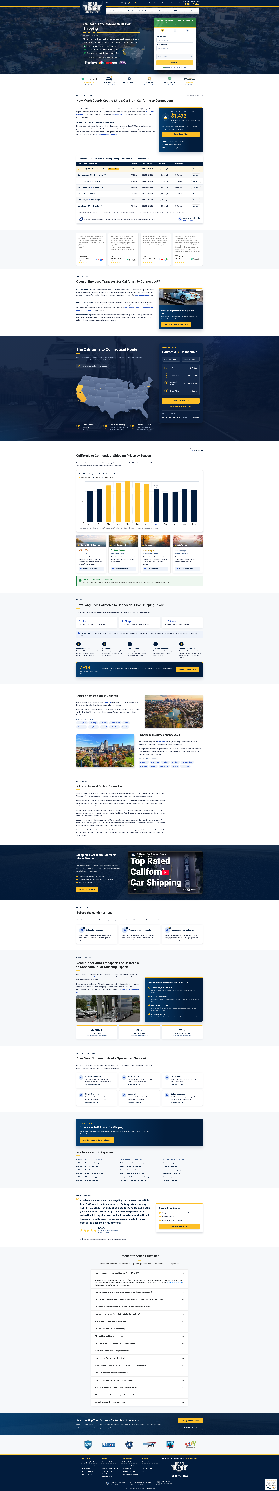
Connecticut (162, 742)
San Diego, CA (83, 181)
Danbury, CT (93, 194)
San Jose (104, 723)
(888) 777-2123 (192, 4)
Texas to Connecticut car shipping (131, 1166)
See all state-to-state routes (181, 407)
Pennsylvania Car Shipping (130, 1474)
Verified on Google (103, 1232)
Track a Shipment (154, 3)
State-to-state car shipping (172, 1173)
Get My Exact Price (181, 134)
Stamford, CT (98, 187)
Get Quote (196, 169)
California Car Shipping (128, 1462)
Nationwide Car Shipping (109, 1462)
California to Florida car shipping (88, 1166)
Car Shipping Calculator (89, 1462)
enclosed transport (119, 115)
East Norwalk (164, 766)
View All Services (107, 1476)
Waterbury (143, 766)
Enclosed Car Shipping (108, 1465)
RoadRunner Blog (87, 1474)
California (107, 702)
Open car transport (169, 1163)
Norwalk (153, 766)
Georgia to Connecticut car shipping (132, 1173)
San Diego (93, 723)
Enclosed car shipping (171, 1166)
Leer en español (147, 1468)
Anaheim (125, 727)
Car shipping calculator (171, 1177)
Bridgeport (143, 762)
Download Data (198, 450)
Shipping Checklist (147, 1462)
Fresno (126, 723)
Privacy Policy (150, 1488)
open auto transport (142, 295)
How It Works (129, 11)
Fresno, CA (82, 194)
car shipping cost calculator (107, 135)
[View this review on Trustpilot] (131, 259)
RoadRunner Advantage (89, 1465)
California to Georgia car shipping (88, 1180)
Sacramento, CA (84, 187)
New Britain (185, 766)
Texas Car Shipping (127, 1468)
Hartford (165, 762)
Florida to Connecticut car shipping (132, 1163)
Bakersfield (114, 727)
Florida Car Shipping (128, 1465)
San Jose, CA (83, 200)
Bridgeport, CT (101, 169)
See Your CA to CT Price (188, 670)
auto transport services (93, 977)
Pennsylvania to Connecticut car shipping (134, 1177)
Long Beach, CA (84, 206)
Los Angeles (82, 723)
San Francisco (115, 723)
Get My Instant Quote (179, 1226)
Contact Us (145, 1471)
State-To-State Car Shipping (110, 1468)
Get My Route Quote (181, 401)
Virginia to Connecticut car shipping (132, 1170)
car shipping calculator (174, 1282)
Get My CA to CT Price (87, 889)
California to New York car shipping (88, 1170)
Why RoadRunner (144, 11)
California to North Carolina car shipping (90, 1173)
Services (113, 11)
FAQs (176, 11)
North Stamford (187, 762)
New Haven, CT (100, 175)
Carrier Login (177, 3)
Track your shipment (170, 1180)
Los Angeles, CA (87, 169)
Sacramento (82, 727)
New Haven (155, 762)
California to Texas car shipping (87, 1163)
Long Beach (93, 727)
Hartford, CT (96, 181)
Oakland (104, 727)
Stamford (175, 762)
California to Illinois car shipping (87, 1177)
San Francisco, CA (85, 175)
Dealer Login (166, 3)
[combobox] (174, 40)
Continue (174, 63)
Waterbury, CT (96, 200)
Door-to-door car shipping (172, 1170)
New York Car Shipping (128, 1471)
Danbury (175, 766)
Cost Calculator (161, 11)
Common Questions (148, 1465)
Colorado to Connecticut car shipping (133, 1180)
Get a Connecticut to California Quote (96, 1140)
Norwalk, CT (97, 206)
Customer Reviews (87, 1471)
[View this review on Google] (99, 259)
